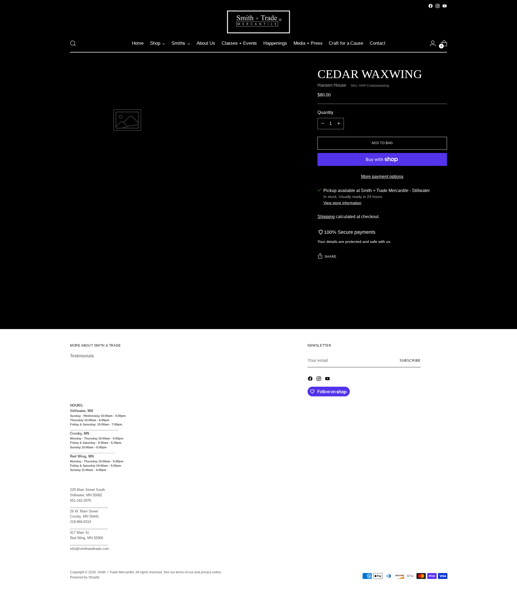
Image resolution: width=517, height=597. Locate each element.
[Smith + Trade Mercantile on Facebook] (430, 6)
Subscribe (410, 360)
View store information (342, 203)
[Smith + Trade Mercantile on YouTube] (444, 6)
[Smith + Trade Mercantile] (258, 22)
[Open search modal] (73, 43)
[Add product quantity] (339, 123)
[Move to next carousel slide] (442, 310)
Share (330, 257)
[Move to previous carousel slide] (430, 310)
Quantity (325, 112)
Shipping (326, 216)
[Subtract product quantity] (322, 123)
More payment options (382, 176)
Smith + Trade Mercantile (115, 572)
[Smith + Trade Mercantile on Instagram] (437, 6)
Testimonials (82, 356)
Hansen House (331, 85)
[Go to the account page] (432, 43)
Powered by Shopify (84, 577)
